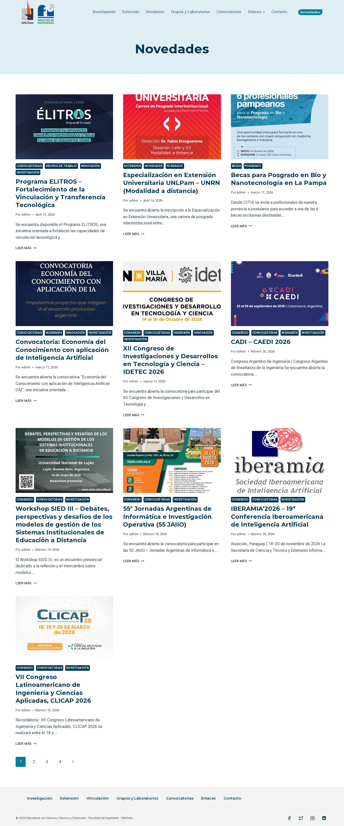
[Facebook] (289, 818)
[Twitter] (300, 818)
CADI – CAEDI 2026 (260, 341)
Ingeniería (54, 332)
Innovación (90, 166)
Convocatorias (229, 11)
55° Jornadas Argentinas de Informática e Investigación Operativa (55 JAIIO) (167, 516)
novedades (154, 166)
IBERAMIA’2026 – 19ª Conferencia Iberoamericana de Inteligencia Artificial (277, 516)
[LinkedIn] (324, 818)
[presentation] (64, 126)
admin (25, 214)
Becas (236, 166)
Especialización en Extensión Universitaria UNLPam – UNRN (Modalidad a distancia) (171, 182)
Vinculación (155, 11)
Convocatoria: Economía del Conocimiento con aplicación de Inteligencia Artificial (62, 349)
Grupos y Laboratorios (190, 11)
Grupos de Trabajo (61, 166)
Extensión (130, 11)
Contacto (279, 11)
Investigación (104, 11)
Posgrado (175, 166)
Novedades (310, 12)
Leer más (26, 248)
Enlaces (208, 798)
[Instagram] (312, 818)
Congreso (132, 332)
